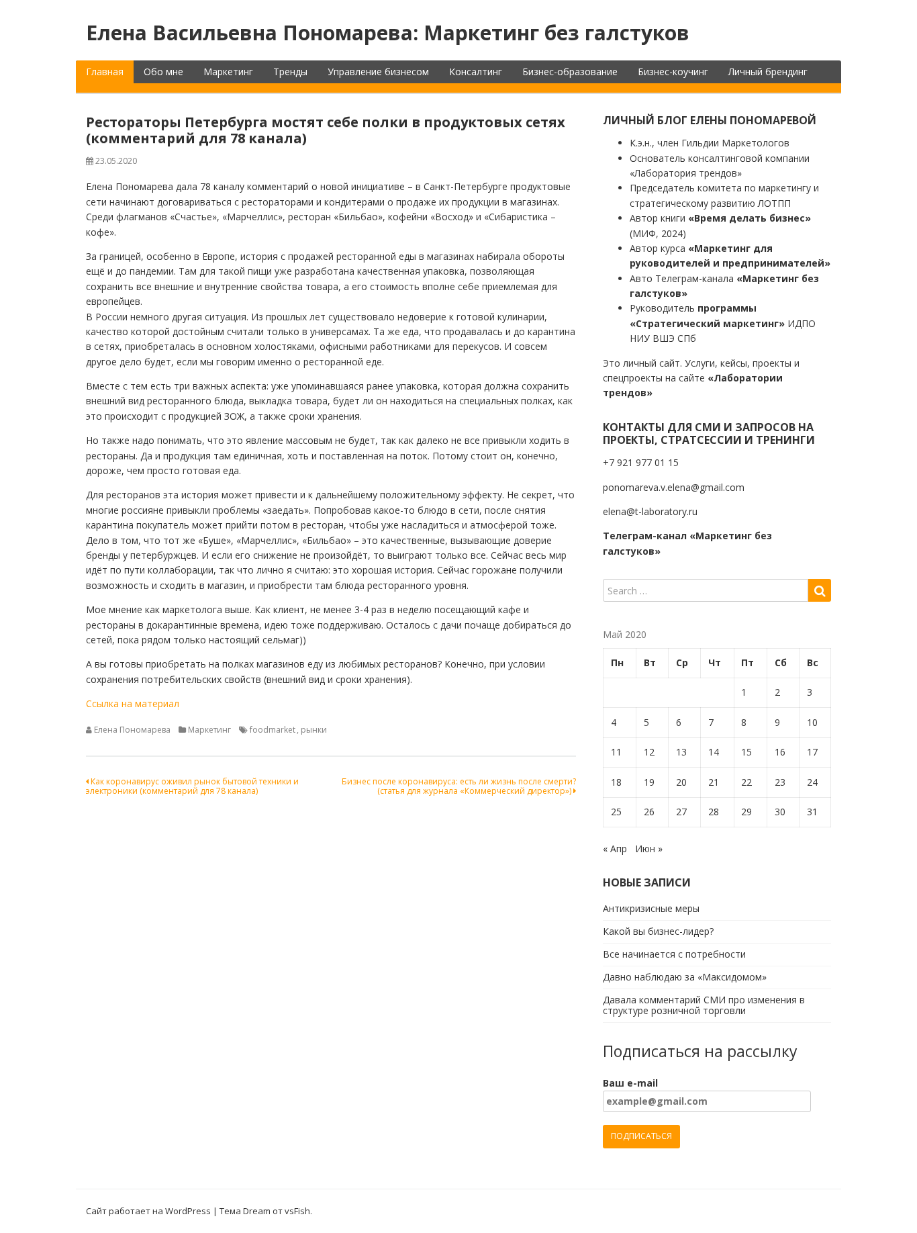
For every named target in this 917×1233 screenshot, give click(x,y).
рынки (314, 729)
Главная (105, 71)
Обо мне (163, 71)
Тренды (290, 71)
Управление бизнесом (378, 71)
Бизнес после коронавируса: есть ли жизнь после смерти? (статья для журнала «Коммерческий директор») (459, 786)
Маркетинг (228, 71)
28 (713, 811)
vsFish (297, 1211)
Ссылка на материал (132, 703)
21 (713, 782)
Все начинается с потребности (674, 954)
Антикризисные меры (651, 908)
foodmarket (272, 729)
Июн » (649, 848)
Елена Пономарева (132, 729)
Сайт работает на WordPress (148, 1211)
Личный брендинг (768, 71)
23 (780, 782)
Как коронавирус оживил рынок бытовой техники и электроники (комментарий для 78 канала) (192, 786)
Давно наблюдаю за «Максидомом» (685, 976)
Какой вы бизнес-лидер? (658, 931)
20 (681, 782)
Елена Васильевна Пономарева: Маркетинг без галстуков (387, 32)
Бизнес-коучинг (673, 71)
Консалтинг (475, 71)
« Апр (615, 848)
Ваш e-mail (630, 1083)
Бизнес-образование (570, 71)
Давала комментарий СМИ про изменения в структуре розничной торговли (704, 1005)
